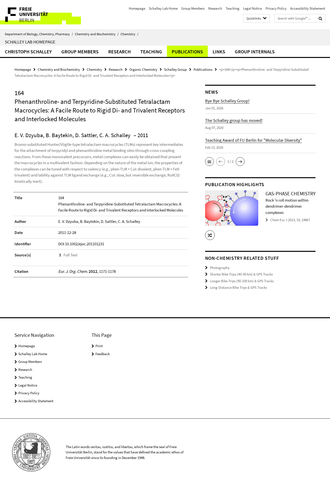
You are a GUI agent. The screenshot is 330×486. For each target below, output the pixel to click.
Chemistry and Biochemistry (97, 34)
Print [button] (99, 346)
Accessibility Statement (307, 8)
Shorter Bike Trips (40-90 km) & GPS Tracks (241, 274)
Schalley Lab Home (163, 8)
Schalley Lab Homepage (30, 42)
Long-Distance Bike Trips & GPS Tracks (238, 287)
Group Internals (255, 52)
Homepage (137, 8)
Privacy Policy (276, 8)
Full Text (71, 255)
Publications (187, 52)
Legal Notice (252, 8)
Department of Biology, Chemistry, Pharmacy (39, 34)
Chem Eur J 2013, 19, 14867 (290, 220)
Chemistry (129, 34)
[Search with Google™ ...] (320, 18)
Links (219, 52)
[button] (209, 161)
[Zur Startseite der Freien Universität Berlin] (40, 14)
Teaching (232, 8)
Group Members (193, 8)
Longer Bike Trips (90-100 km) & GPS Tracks (242, 281)
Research (215, 8)
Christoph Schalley (28, 52)
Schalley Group (175, 69)
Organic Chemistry (143, 69)
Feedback (102, 354)
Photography (220, 267)
